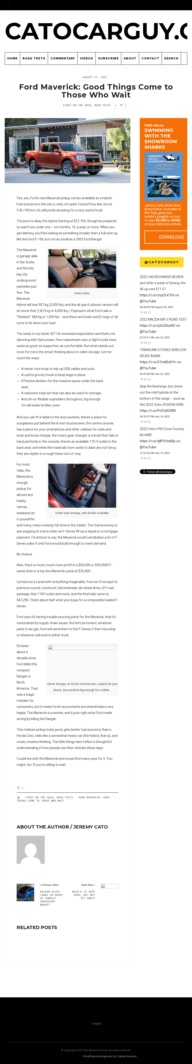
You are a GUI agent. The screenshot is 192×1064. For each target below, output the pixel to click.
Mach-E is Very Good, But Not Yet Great (83, 895)
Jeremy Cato (90, 827)
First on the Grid (77, 105)
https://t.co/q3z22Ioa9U (157, 325)
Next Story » (88, 885)
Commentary (62, 58)
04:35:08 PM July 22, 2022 (155, 374)
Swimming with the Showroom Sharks (160, 137)
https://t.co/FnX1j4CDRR (158, 411)
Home (12, 58)
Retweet (145, 312)
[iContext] (66, 1056)
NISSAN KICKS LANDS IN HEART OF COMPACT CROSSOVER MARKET (51, 898)
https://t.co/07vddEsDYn (158, 362)
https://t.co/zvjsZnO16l (157, 295)
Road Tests (33, 58)
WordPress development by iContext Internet (110, 1056)
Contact (150, 58)
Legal (97, 1023)
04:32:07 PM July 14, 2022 (155, 416)
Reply (142, 312)
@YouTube (148, 301)
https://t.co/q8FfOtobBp (157, 441)
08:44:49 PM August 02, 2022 (156, 307)
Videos (86, 58)
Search (171, 58)
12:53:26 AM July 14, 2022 (155, 453)
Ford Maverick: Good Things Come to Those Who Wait (96, 90)
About (130, 58)
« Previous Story (49, 885)
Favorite (149, 312)
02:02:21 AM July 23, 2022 (155, 337)
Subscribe (108, 58)
